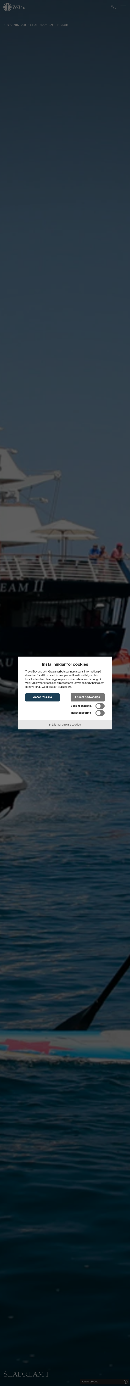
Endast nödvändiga (87, 697)
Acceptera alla (42, 697)
